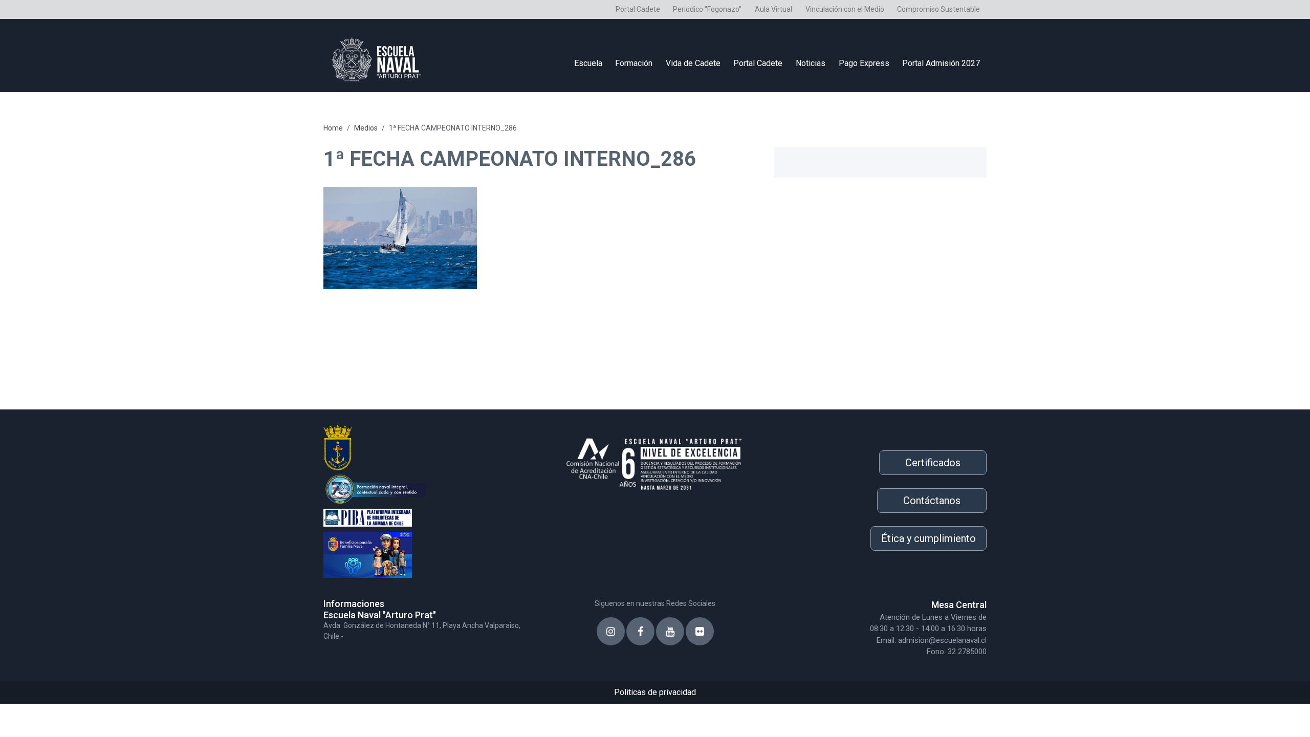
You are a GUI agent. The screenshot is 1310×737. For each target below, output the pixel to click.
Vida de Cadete (693, 63)
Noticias (810, 63)
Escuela (588, 63)
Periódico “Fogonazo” (707, 9)
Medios (366, 128)
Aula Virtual (773, 9)
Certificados (932, 463)
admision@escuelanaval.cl (942, 640)
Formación (633, 63)
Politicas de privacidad (655, 692)
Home (333, 128)
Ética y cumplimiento (928, 538)
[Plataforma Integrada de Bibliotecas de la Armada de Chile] (429, 516)
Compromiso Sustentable (938, 9)
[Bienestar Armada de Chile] (429, 552)
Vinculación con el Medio (844, 9)
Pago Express (864, 63)
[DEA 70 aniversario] (429, 488)
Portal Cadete (638, 9)
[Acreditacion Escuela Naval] (655, 460)
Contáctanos (931, 500)
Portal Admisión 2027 (941, 63)
